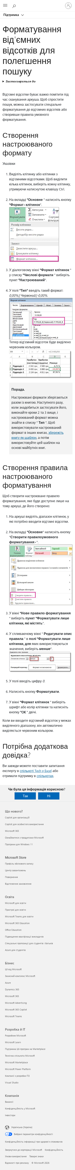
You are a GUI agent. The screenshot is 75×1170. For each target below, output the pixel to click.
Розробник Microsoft (15, 1035)
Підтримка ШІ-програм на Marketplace (25, 1048)
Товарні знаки (36, 1156)
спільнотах (45, 776)
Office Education (13, 929)
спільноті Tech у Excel (36, 770)
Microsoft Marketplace (16, 1062)
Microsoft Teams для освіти (19, 916)
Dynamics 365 (12, 989)
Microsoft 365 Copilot (16, 1009)
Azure (8, 982)
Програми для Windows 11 (19, 844)
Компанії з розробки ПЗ (17, 1075)
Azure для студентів (15, 950)
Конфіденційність (54, 1149)
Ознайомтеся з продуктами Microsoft (24, 837)
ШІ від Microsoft (13, 969)
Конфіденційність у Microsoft (20, 1108)
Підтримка (11, 15)
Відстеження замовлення (18, 883)
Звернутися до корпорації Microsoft (23, 1149)
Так (25, 796)
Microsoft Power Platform (18, 1069)
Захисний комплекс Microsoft (20, 976)
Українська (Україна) (21, 1127)
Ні (48, 796)
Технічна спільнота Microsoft (20, 1055)
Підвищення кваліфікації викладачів (24, 936)
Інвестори (10, 1115)
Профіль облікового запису (19, 863)
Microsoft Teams (13, 1016)
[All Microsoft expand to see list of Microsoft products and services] (5, 6)
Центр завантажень (15, 870)
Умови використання (16, 1156)
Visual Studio (11, 1082)
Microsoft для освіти (15, 903)
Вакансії (9, 1101)
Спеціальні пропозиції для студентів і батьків (29, 943)
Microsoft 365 (12, 830)
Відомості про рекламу (17, 1162)
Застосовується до (21, 81)
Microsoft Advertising (16, 1002)
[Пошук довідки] (14, 5)
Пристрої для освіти (15, 909)
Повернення (11, 877)
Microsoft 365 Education (17, 923)
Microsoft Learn (13, 1042)
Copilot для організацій (17, 817)
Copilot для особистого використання (24, 824)
